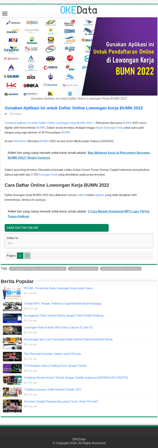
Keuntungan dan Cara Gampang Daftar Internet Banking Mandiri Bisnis (68, 339)
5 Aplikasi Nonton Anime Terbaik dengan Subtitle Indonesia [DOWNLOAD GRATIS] (76, 377)
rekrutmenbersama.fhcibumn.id (121, 268)
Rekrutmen (20, 141)
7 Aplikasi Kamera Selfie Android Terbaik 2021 (52, 389)
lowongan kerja (48, 174)
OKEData (79, 439)
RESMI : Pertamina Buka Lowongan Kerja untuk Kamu (58, 288)
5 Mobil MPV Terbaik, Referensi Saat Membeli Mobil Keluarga (62, 303)
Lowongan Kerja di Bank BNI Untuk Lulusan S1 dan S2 (58, 327)
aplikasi (99, 195)
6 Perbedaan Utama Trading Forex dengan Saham (55, 365)
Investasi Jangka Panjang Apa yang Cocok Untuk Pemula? (61, 401)
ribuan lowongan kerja (109, 127)
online (81, 195)
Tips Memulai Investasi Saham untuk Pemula (52, 353)
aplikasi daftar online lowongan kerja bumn (38, 268)
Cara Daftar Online (22, 228)
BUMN (127, 122)
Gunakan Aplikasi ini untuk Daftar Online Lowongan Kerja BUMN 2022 (48, 122)
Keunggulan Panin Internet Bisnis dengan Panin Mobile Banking (63, 315)
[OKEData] (79, 9)
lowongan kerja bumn (83, 268)
